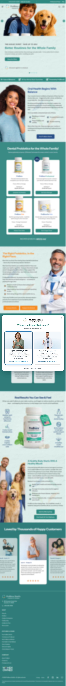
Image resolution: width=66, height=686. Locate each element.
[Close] (60, 318)
